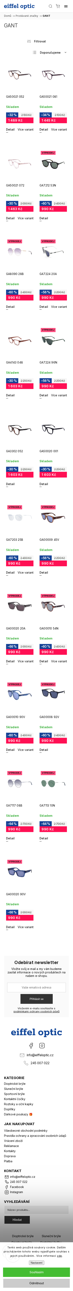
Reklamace (11, 1146)
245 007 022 (40, 1063)
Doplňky (9, 1109)
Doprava (10, 1156)
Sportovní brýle (14, 1094)
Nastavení (37, 1262)
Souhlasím (36, 1272)
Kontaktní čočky (14, 1099)
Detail (10, 129)
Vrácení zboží (13, 1141)
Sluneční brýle (13, 1088)
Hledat (17, 1219)
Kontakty (10, 1151)
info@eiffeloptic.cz (40, 1055)
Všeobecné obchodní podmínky (25, 1130)
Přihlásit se (37, 999)
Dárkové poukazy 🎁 (18, 1114)
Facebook (31, 1046)
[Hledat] (50, 6)
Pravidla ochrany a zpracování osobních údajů (35, 1135)
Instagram (42, 1046)
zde (59, 1255)
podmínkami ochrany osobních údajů (37, 1011)
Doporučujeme (50, 52)
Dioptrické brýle (15, 1083)
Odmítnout (36, 1283)
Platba (8, 1161)
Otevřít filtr (36, 41)
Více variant (25, 129)
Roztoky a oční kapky (18, 1104)
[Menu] (66, 6)
